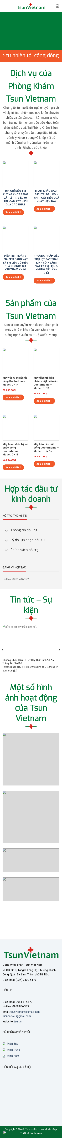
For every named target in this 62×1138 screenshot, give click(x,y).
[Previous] (3, 650)
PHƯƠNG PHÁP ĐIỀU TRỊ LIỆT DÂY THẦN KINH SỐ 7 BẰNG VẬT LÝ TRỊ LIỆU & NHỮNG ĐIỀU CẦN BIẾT (46, 264)
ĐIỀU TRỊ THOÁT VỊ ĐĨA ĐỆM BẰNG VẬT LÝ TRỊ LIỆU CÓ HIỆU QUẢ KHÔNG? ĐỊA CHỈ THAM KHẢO (15, 262)
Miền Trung (13, 1049)
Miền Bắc (12, 1043)
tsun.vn (18, 1021)
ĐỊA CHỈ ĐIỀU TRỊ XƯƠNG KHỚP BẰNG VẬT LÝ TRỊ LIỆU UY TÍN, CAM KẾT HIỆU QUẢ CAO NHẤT (15, 197)
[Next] (59, 650)
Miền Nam (13, 1055)
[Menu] (5, 6)
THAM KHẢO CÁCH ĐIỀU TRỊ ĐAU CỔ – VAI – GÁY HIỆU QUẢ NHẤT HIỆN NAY (46, 196)
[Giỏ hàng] (57, 6)
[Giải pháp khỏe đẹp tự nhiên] (31, 6)
